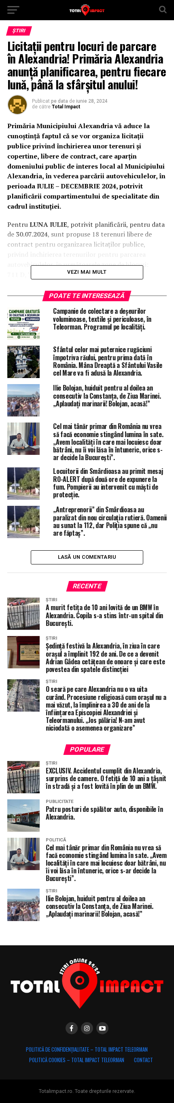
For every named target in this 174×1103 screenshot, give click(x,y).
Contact (143, 1060)
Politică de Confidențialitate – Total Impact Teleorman (87, 1049)
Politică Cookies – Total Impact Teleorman (76, 1060)
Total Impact (66, 107)
